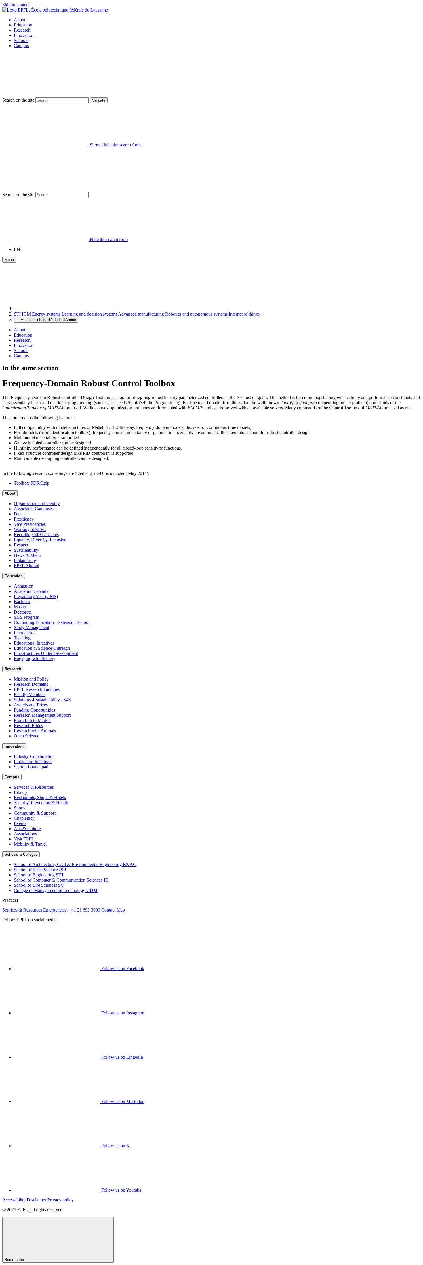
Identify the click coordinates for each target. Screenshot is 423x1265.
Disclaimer (36, 1199)
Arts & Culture (27, 828)
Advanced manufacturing (141, 314)
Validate (98, 100)
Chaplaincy (24, 818)
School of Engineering (38, 874)
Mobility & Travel (30, 844)
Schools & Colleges (21, 854)
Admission (23, 586)
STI (17, 314)
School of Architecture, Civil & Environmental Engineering (75, 864)
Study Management (31, 627)
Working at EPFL (30, 529)
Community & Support (35, 813)
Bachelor (22, 601)
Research (22, 30)
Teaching (22, 637)
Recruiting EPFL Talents (36, 534)
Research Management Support (42, 715)
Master (20, 606)
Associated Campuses (34, 508)
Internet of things (244, 314)
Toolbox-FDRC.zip (31, 483)
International (25, 632)
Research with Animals (35, 730)
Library (20, 792)
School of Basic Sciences (40, 869)
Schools (21, 40)
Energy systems (46, 314)
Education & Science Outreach (42, 648)
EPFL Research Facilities (37, 689)
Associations (25, 833)
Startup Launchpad (31, 766)
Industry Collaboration (34, 756)
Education (23, 24)
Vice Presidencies (30, 524)
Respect (21, 544)
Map (121, 909)
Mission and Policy (31, 679)
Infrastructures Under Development (46, 653)
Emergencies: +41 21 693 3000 (71, 909)
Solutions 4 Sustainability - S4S (42, 699)
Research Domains (31, 684)
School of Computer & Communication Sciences (61, 880)
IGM (26, 314)
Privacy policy (60, 1199)
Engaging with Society (34, 658)
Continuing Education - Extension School (51, 622)
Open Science (26, 735)
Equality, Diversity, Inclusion (40, 539)
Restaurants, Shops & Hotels (40, 797)
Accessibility (14, 1199)
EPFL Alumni (26, 565)
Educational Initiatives (34, 643)
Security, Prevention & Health (41, 802)
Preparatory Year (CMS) (36, 596)
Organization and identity (37, 503)
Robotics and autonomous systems (196, 314)
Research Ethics (28, 725)
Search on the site (18, 100)
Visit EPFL (24, 838)
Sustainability (26, 550)
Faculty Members (29, 694)
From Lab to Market (32, 720)
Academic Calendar (32, 591)
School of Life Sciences (39, 885)
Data (18, 513)
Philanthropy (25, 560)
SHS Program (26, 617)
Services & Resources (34, 787)
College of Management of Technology (56, 890)
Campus (21, 45)
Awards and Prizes (31, 704)
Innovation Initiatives (33, 761)
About (19, 19)
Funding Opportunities (34, 710)
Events (20, 823)
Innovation (23, 35)
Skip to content (16, 4)
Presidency (24, 519)
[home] (57, 308)
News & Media (28, 555)
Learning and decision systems (89, 314)
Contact (108, 909)
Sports (19, 807)
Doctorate (23, 611)
